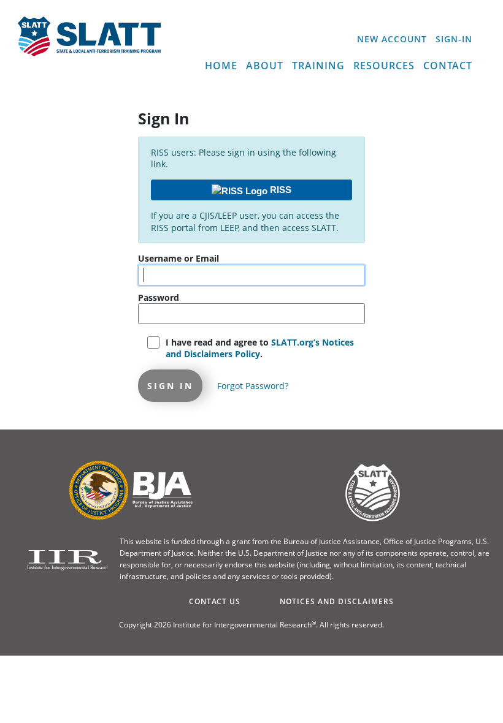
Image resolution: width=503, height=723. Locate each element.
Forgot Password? (252, 386)
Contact (447, 65)
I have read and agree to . (260, 348)
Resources (384, 65)
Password (158, 297)
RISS (279, 189)
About (264, 65)
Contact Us (214, 601)
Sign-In (454, 39)
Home (221, 65)
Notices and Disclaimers (337, 601)
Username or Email (178, 258)
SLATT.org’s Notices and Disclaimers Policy (260, 348)
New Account (392, 39)
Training (318, 65)
